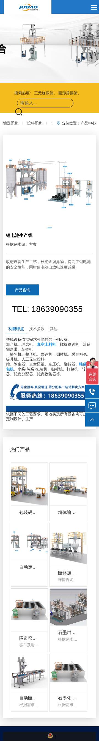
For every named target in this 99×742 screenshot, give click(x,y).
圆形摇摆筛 (68, 93)
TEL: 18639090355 (47, 309)
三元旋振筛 (43, 93)
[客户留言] (92, 405)
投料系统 (34, 123)
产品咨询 (22, 290)
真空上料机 (46, 344)
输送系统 (10, 123)
